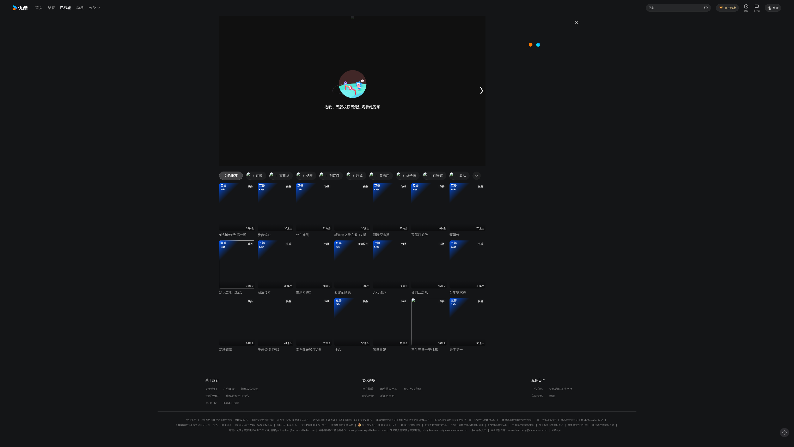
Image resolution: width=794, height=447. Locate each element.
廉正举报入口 (478, 430)
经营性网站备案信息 (342, 425)
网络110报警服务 (410, 425)
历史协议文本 (388, 389)
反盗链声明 (387, 396)
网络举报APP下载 (578, 425)
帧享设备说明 (249, 389)
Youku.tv (210, 403)
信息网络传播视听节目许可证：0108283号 (224, 419)
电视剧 (65, 8)
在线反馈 (229, 389)
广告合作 (537, 389)
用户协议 (368, 389)
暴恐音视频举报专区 (603, 425)
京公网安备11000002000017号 (379, 425)
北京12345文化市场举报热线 (467, 425)
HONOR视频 (231, 403)
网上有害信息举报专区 (551, 425)
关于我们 (211, 389)
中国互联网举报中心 (523, 425)
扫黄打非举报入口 (498, 425)
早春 (51, 8)
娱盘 (552, 396)
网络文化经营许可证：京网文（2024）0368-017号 (280, 419)
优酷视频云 (212, 396)
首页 (39, 8)
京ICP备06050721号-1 (314, 425)
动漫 (80, 8)
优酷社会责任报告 (237, 396)
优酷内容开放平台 (560, 389)
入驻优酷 (537, 396)
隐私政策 (368, 396)
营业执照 (191, 419)
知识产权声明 (412, 389)
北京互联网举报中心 (436, 425)
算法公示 (556, 430)
